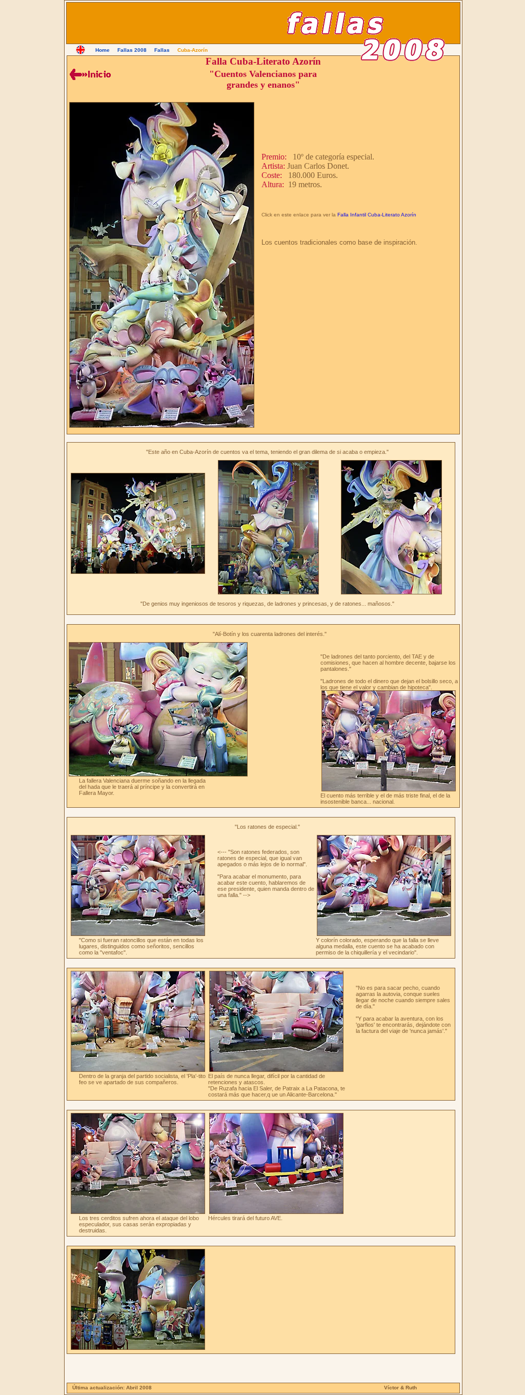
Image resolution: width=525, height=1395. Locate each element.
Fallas (162, 50)
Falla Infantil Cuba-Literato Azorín (376, 214)
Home (102, 50)
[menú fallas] (136, 74)
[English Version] (80, 49)
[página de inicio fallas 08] (90, 74)
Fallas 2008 (132, 50)
